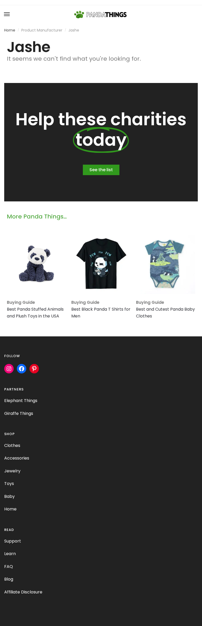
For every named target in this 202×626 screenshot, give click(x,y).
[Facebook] (21, 368)
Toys (9, 484)
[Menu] (7, 14)
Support (12, 541)
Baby (9, 496)
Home (9, 30)
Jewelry (12, 471)
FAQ (8, 567)
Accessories (16, 458)
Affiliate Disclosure (23, 592)
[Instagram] (9, 368)
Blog (8, 579)
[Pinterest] (34, 368)
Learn (10, 554)
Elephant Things (20, 401)
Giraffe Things (18, 413)
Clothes (12, 445)
